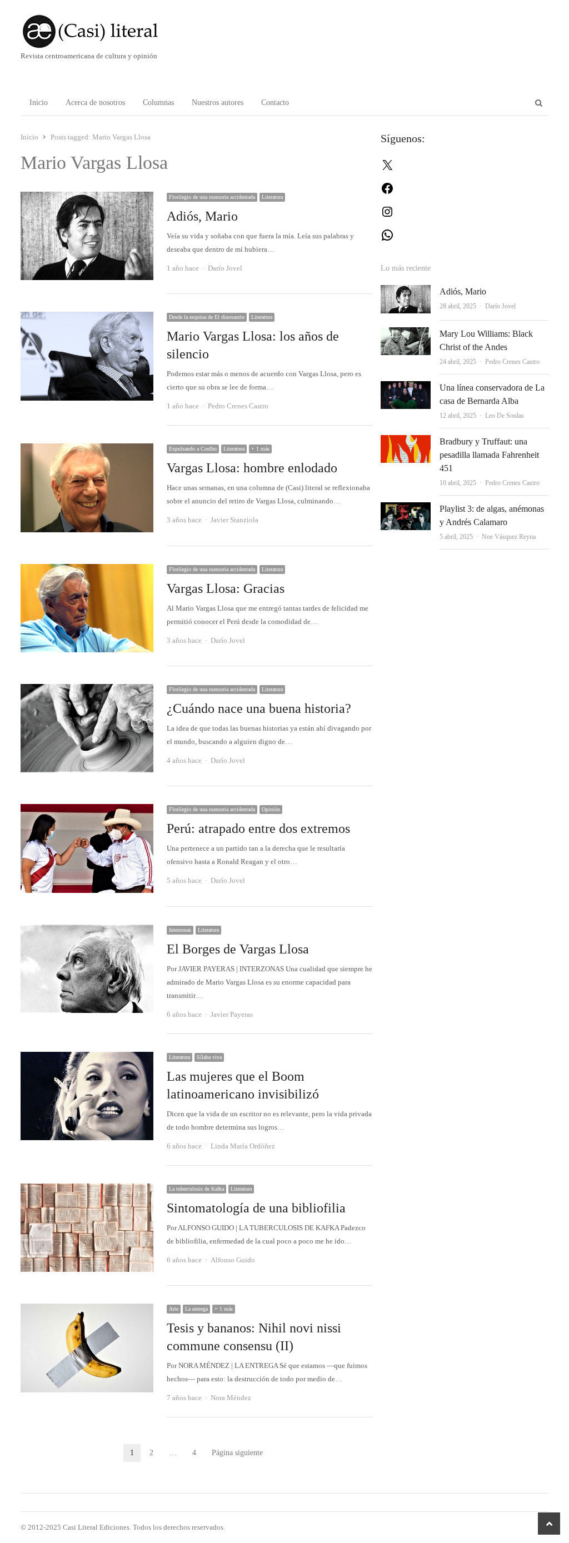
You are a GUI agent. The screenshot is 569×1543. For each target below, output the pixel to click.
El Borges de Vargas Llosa (238, 949)
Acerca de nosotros (95, 102)
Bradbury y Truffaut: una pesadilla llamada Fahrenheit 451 (489, 455)
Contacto (275, 102)
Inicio (38, 102)
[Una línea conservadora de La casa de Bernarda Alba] (406, 387)
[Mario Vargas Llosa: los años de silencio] (87, 318)
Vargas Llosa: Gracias (225, 588)
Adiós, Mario (202, 216)
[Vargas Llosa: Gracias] (87, 570)
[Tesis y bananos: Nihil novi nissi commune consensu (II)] (87, 1310)
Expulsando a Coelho (193, 449)
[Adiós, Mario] (87, 198)
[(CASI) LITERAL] (105, 31)
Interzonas (180, 930)
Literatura (272, 197)
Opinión (271, 809)
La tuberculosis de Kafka (196, 1189)
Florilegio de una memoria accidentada (212, 197)
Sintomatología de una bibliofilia (256, 1208)
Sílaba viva (209, 1057)
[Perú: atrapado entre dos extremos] (87, 810)
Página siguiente (237, 1453)
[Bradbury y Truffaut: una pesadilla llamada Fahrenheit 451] (406, 441)
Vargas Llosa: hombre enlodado (252, 468)
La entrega (196, 1309)
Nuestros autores (217, 102)
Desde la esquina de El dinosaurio (206, 317)
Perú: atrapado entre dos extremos (258, 828)
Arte (173, 1309)
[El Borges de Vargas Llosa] (87, 931)
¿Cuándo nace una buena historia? (259, 708)
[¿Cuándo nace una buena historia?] (87, 690)
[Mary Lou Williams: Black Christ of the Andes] (406, 333)
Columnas (158, 102)
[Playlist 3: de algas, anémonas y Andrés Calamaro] (406, 509)
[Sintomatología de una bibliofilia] (87, 1190)
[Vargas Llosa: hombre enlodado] (87, 450)
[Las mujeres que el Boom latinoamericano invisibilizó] (87, 1058)
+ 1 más (260, 449)
